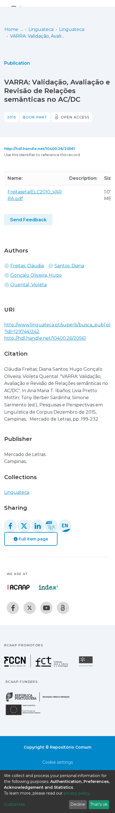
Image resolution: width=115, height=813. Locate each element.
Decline (77, 804)
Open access (75, 117)
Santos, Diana (69, 265)
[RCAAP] (63, 608)
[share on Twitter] (24, 526)
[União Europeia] (26, 714)
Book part (35, 117)
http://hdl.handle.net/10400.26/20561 (39, 148)
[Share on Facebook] (10, 526)
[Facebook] (13, 608)
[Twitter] (29, 608)
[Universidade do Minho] (86, 666)
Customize (14, 804)
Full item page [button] (33, 539)
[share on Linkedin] (38, 526)
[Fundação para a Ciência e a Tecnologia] (37, 666)
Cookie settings (57, 762)
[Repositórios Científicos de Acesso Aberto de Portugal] (19, 587)
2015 (11, 117)
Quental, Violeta (28, 284)
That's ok (98, 804)
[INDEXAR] (48, 587)
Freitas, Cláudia (27, 265)
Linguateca (41, 29)
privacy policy (77, 793)
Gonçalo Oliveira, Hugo (36, 275)
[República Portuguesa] (40, 701)
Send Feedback (28, 219)
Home (11, 29)
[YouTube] (46, 608)
